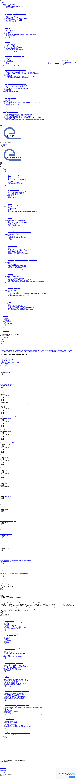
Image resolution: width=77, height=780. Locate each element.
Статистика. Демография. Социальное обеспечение (19, 351)
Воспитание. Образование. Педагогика (16, 278)
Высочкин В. (7, 372)
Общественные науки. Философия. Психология (17, 222)
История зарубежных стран (6, 360)
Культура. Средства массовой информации (29, 350)
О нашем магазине (9, 323)
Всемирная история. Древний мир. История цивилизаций (12, 357)
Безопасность (3, 768)
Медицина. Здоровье (12, 264)
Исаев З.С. (7, 470)
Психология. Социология (15, 350)
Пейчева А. (7, 535)
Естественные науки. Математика (15, 236)
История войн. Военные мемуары (7, 365)
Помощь (2, 769)
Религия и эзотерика (12, 208)
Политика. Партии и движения (44, 350)
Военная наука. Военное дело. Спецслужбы (60, 350)
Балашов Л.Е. (7, 509)
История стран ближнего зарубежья (7, 359)
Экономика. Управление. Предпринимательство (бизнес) (42, 351)
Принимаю (72, 776)
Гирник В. (7, 457)
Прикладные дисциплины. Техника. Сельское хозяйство (19, 249)
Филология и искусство (13, 284)
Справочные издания (12, 197)
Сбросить (7, 615)
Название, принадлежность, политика (8, 762)
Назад (6, 170)
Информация (3, 764)
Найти (2, 775)
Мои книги (2, 145)
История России (3, 358)
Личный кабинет (3, 144)
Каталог (7, 171)
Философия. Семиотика (5, 350)
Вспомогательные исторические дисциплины (9, 362)
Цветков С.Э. (7, 444)
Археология (2, 361)
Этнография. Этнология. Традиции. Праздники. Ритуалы (12, 364)
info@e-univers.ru (5, 335)
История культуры (4, 363)
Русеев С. (7, 522)
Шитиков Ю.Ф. (8, 385)
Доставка (2, 766)
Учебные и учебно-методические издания (16, 187)
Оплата (1, 765)
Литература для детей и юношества (15, 305)
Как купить (7, 319)
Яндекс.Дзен (5, 337)
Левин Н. (7, 483)
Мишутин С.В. (8, 405)
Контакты (2, 763)
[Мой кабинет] (1, 166)
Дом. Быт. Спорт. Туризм (13, 292)
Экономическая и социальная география (62, 351)
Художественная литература (13, 175)
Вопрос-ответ (3, 770)
